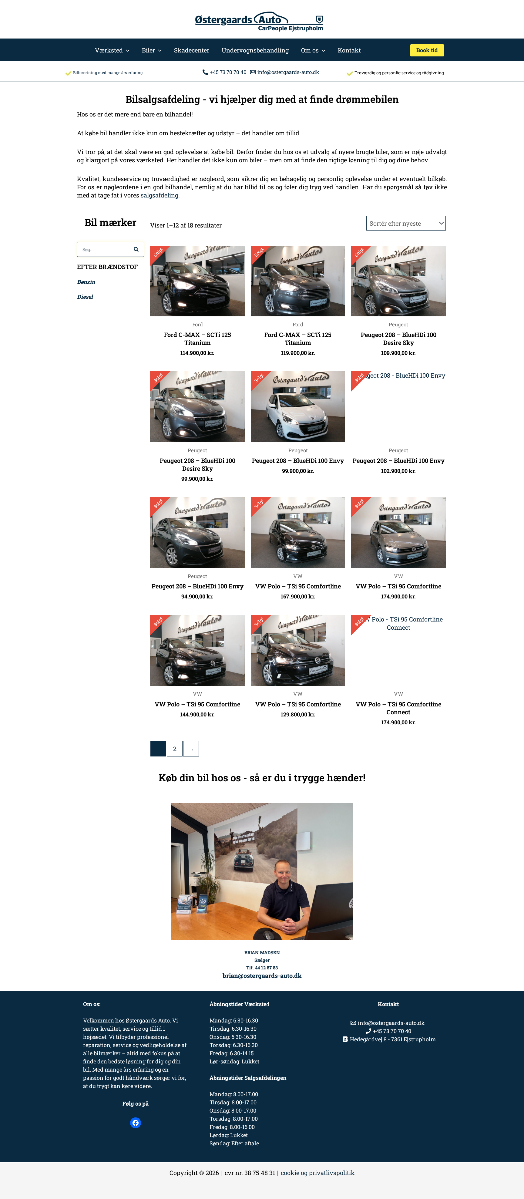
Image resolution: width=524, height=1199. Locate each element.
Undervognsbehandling (255, 50)
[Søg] (136, 249)
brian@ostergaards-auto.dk (262, 975)
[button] (126, 50)
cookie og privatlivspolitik (318, 1173)
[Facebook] (135, 1122)
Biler (148, 50)
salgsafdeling (159, 195)
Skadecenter (191, 50)
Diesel (85, 296)
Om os (310, 50)
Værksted (109, 50)
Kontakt (349, 50)
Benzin (86, 281)
